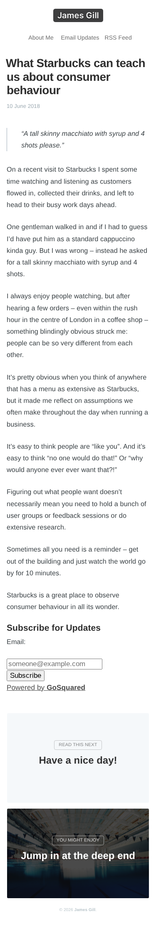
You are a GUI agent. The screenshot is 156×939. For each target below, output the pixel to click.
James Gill (84, 910)
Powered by (46, 688)
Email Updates (78, 37)
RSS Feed (116, 37)
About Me (40, 37)
